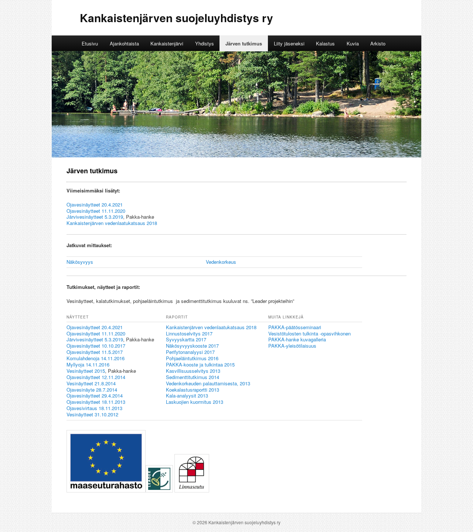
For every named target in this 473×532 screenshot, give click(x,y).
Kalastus (325, 43)
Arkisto (377, 43)
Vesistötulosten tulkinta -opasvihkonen (309, 333)
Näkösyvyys (80, 261)
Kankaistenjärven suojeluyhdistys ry (176, 17)
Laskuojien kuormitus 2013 (194, 401)
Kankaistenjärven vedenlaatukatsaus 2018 (112, 222)
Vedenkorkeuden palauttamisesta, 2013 (208, 383)
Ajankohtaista (124, 43)
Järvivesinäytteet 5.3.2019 (95, 216)
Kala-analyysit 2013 (187, 395)
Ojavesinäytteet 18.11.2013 (96, 401)
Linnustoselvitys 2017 (189, 333)
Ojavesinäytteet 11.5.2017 (95, 351)
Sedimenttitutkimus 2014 (192, 377)
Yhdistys (204, 43)
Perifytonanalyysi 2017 (190, 351)
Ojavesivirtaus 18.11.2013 (94, 408)
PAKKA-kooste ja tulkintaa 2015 (200, 364)
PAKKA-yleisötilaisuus (292, 345)
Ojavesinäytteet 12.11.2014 (96, 377)
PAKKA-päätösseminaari (294, 327)
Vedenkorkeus (221, 261)
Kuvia (353, 43)
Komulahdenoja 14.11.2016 (96, 358)
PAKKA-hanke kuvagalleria (297, 339)
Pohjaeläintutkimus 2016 (192, 358)
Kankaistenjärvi (166, 43)
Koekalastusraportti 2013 (192, 389)
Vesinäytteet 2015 (86, 370)
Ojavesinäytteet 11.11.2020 (96, 210)
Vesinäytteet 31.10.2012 (92, 414)
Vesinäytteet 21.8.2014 (91, 383)
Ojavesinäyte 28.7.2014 (92, 389)
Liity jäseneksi (289, 43)
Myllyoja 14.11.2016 (88, 364)
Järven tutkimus (243, 43)
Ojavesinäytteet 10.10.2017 (96, 345)
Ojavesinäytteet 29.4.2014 (95, 395)
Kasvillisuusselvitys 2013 (193, 370)
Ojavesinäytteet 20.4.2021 (95, 204)
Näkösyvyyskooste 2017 (192, 345)
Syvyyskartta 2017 (186, 339)
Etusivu (90, 43)
